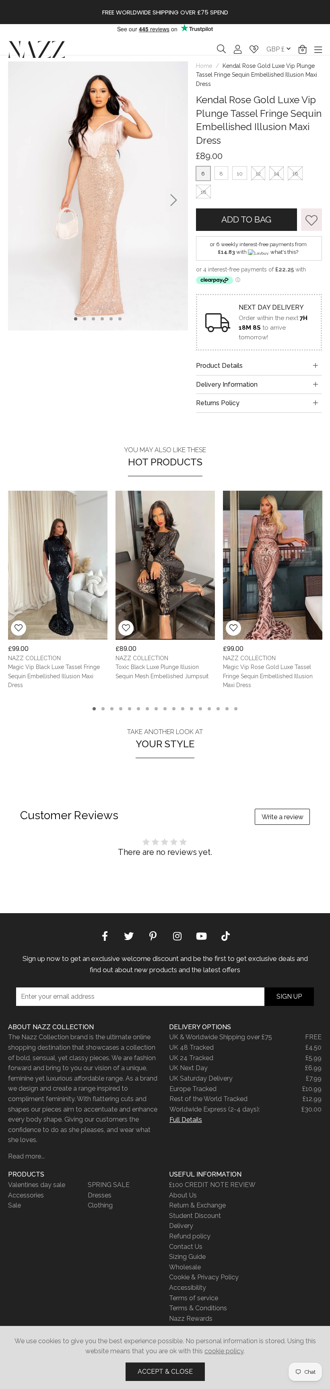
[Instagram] (177, 935)
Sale (14, 1205)
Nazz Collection (36, 49)
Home (204, 66)
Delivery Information (227, 384)
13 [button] (200, 709)
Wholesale (185, 1267)
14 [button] (209, 709)
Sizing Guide (187, 1257)
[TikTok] (225, 935)
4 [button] (102, 319)
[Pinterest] (153, 935)
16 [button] (227, 709)
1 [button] (75, 319)
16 (295, 174)
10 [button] (174, 709)
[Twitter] (129, 935)
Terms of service (193, 1298)
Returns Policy (217, 403)
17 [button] (236, 709)
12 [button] (191, 709)
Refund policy (189, 1236)
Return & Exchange (197, 1205)
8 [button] (156, 709)
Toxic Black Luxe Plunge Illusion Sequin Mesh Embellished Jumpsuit (162, 671)
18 (203, 192)
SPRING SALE (109, 1185)
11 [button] (183, 709)
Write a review (282, 817)
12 (258, 174)
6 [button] (120, 319)
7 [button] (147, 709)
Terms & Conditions (198, 1308)
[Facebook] (105, 935)
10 (240, 174)
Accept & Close (165, 1371)
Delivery (181, 1226)
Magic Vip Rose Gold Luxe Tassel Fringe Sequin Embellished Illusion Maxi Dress (268, 676)
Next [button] (174, 200)
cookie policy (223, 1351)
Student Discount (195, 1216)
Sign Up (289, 996)
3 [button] (93, 319)
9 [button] (165, 709)
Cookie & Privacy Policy (204, 1277)
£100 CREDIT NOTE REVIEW (212, 1185)
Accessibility (187, 1287)
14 (276, 174)
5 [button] (111, 319)
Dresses (99, 1195)
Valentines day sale (36, 1185)
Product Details (219, 365)
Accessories (26, 1195)
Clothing (100, 1205)
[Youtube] (201, 935)
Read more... (26, 1156)
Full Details (185, 1120)
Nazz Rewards (190, 1318)
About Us (183, 1195)
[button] (302, 49)
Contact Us (185, 1246)
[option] (165, 12)
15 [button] (218, 709)
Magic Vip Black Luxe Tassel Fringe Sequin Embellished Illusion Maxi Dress (54, 676)
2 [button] (85, 319)
